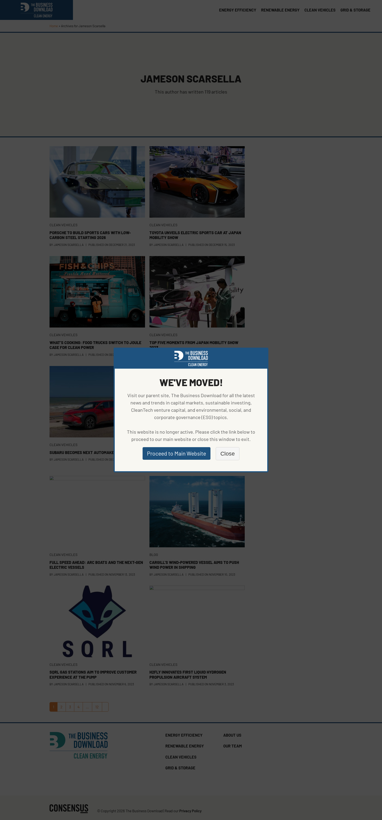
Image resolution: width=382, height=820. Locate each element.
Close (227, 453)
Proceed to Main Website (176, 453)
